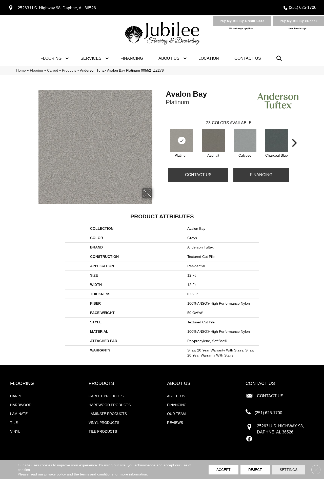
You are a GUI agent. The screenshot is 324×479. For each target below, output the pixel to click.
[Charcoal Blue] (276, 140)
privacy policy (55, 474)
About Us (168, 58)
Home (21, 70)
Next (294, 135)
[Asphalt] (213, 140)
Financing (131, 58)
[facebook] (249, 439)
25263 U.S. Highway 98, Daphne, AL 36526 (57, 8)
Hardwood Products (110, 405)
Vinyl (15, 431)
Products (69, 70)
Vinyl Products (104, 423)
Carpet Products (106, 396)
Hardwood (20, 405)
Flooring (51, 58)
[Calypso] (245, 140)
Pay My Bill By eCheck (299, 21)
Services (91, 58)
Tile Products (103, 431)
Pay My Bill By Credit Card (242, 21)
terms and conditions (96, 474)
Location (208, 58)
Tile (14, 423)
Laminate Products (108, 414)
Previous (163, 135)
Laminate (19, 414)
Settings (288, 470)
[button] (67, 58)
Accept (223, 470)
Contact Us (247, 58)
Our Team (176, 414)
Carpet (52, 70)
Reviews (175, 423)
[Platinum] (181, 140)
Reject (255, 470)
